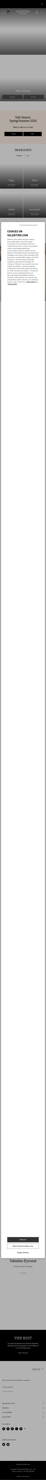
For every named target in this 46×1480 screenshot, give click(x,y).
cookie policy (30, 282)
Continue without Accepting (29, 225)
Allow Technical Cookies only (23, 1246)
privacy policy (12, 284)
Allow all (23, 1240)
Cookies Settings (23, 1252)
